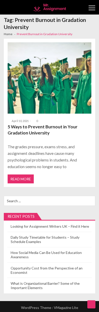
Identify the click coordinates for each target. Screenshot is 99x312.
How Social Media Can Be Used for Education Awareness (46, 254)
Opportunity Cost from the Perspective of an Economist (46, 270)
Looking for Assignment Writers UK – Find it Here (50, 226)
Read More (20, 179)
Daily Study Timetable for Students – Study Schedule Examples (45, 239)
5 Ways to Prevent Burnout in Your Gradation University (42, 129)
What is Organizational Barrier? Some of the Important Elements (45, 285)
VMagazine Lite (66, 307)
